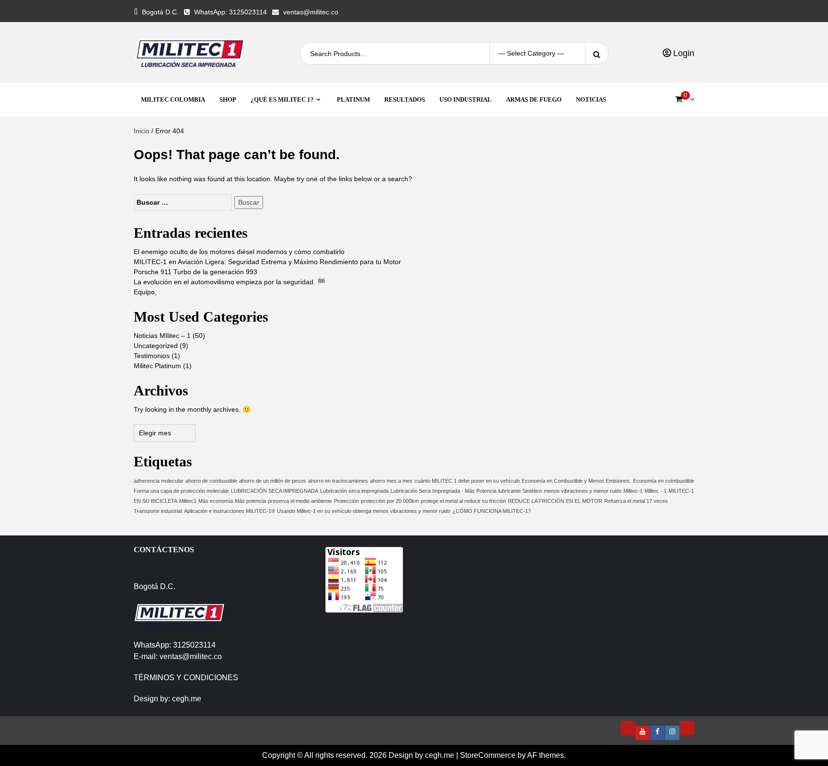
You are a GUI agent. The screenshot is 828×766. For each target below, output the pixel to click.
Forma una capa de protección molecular (181, 491)
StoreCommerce (488, 755)
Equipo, (145, 292)
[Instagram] (672, 733)
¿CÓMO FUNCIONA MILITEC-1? (491, 511)
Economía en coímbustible (663, 481)
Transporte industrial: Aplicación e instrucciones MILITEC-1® (204, 511)
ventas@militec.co (310, 12)
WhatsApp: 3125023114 (230, 12)
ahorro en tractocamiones (338, 481)
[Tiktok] (687, 728)
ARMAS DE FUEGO (534, 99)
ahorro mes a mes (391, 481)
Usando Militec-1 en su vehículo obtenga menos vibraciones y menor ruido (363, 511)
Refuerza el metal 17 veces (636, 501)
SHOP (227, 99)
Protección (346, 501)
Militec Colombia (173, 99)
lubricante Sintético (520, 491)
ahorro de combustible (211, 481)
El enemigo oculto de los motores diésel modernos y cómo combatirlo (239, 251)
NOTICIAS (591, 99)
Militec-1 (633, 491)
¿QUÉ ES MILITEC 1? (282, 99)
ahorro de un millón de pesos (272, 481)
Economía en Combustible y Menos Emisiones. (576, 481)
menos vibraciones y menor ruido (582, 491)
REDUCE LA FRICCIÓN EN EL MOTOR (555, 501)
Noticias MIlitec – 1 (162, 335)
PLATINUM (353, 99)
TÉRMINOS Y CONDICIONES (186, 677)
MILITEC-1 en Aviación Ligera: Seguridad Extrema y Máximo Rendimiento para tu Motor (267, 262)
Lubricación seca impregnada (354, 491)
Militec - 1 (655, 491)
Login (682, 53)
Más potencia (250, 501)
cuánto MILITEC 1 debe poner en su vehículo (467, 481)
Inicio (142, 131)
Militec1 (187, 501)
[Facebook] (657, 733)
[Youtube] (642, 733)
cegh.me (186, 699)
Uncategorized (156, 345)
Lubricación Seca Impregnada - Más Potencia (443, 491)
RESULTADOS (404, 99)
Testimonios (152, 356)
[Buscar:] (183, 202)
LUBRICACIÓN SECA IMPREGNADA (274, 491)
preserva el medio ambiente (300, 501)
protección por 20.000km (390, 501)
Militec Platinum (157, 366)
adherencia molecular (159, 481)
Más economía (215, 501)
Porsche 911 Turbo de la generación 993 (195, 272)
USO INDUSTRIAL (465, 99)
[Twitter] (628, 728)
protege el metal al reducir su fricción (463, 501)
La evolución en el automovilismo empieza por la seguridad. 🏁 (229, 282)
